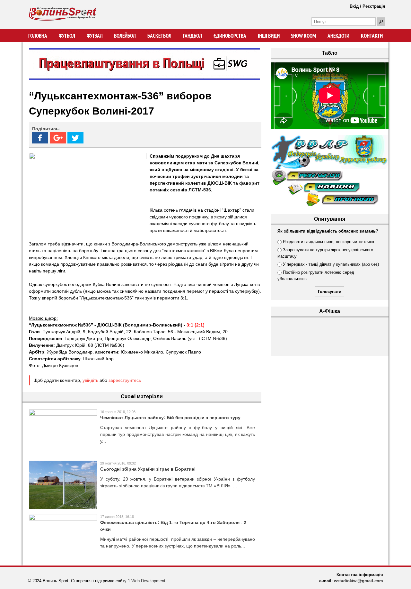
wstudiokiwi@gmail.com (358, 580)
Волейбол (125, 35)
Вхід (354, 6)
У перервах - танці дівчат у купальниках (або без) (331, 264)
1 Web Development (146, 580)
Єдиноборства (230, 35)
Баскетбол (159, 35)
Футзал (95, 35)
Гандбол (192, 35)
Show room (303, 35)
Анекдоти (338, 35)
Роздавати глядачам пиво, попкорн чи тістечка (328, 241)
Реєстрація (374, 6)
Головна (37, 35)
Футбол (67, 35)
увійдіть (90, 380)
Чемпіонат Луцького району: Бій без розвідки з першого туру (170, 417)
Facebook (40, 137)
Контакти (372, 35)
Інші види (269, 35)
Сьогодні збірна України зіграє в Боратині (148, 469)
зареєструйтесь (125, 380)
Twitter (75, 137)
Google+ (58, 137)
